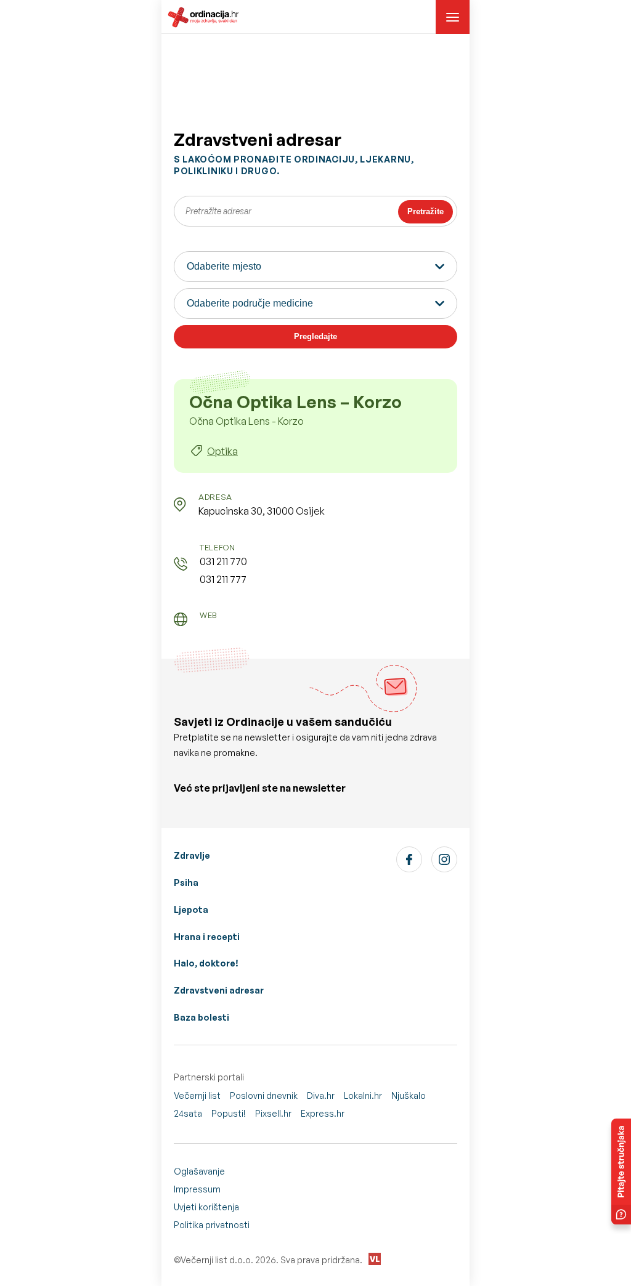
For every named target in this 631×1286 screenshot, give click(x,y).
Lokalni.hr (363, 1095)
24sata (188, 1113)
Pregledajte (315, 336)
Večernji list (197, 1095)
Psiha (186, 882)
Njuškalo (408, 1095)
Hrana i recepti (207, 936)
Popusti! (228, 1113)
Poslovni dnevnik (264, 1095)
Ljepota (191, 909)
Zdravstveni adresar (219, 990)
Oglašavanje (199, 1171)
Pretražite (425, 211)
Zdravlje (192, 855)
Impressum (197, 1189)
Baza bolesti (201, 1017)
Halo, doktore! (206, 963)
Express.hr (322, 1113)
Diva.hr (321, 1095)
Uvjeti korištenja (206, 1207)
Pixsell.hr (273, 1113)
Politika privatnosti (212, 1225)
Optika (222, 451)
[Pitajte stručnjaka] (621, 1171)
